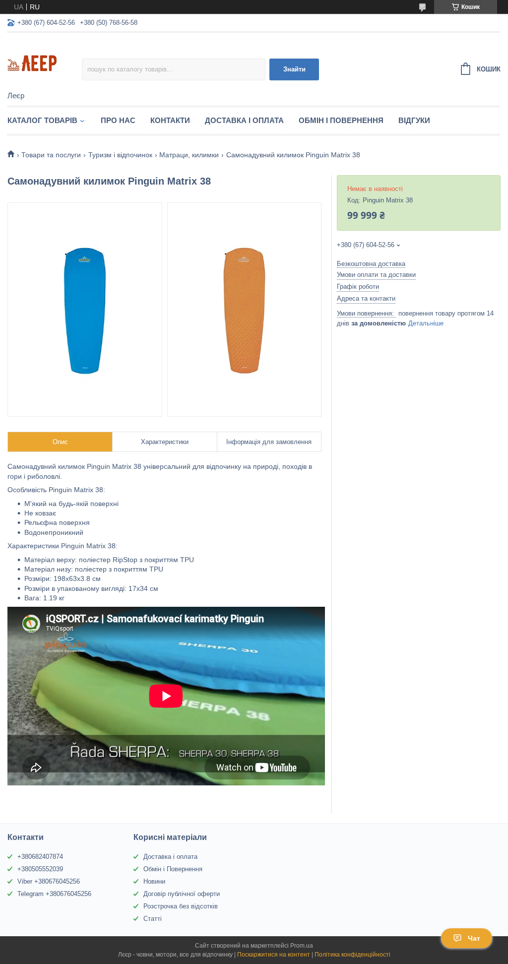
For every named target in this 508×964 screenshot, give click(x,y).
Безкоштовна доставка (371, 263)
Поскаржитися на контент (273, 954)
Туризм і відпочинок (120, 155)
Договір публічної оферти (181, 894)
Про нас (118, 120)
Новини (154, 881)
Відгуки (414, 120)
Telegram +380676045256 (54, 894)
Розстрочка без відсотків (180, 906)
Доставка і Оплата (244, 120)
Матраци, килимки (189, 155)
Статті (152, 918)
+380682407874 (40, 856)
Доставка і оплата (170, 856)
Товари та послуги (51, 155)
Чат (474, 938)
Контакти (170, 120)
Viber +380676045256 (48, 881)
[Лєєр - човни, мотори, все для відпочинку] (44, 62)
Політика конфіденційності (352, 954)
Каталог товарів (42, 120)
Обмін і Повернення (341, 120)
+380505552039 (40, 869)
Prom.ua (301, 945)
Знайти (294, 69)
